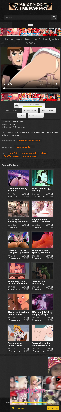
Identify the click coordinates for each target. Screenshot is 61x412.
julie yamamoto (29, 153)
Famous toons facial (30, 140)
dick (43, 153)
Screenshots (47, 110)
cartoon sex (29, 156)
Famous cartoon (24, 147)
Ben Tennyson (11, 156)
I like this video (16, 105)
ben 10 (13, 153)
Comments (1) (35, 115)
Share (22, 115)
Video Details (12, 110)
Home (8, 403)
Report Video (30, 110)
